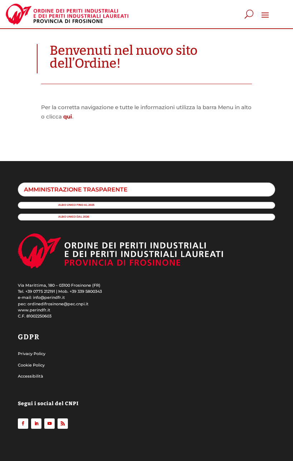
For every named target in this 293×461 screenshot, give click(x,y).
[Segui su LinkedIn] (36, 423)
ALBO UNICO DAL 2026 (73, 216)
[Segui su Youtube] (49, 423)
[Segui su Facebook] (23, 423)
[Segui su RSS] (63, 423)
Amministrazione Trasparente (76, 189)
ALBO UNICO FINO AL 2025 (76, 205)
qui (67, 116)
